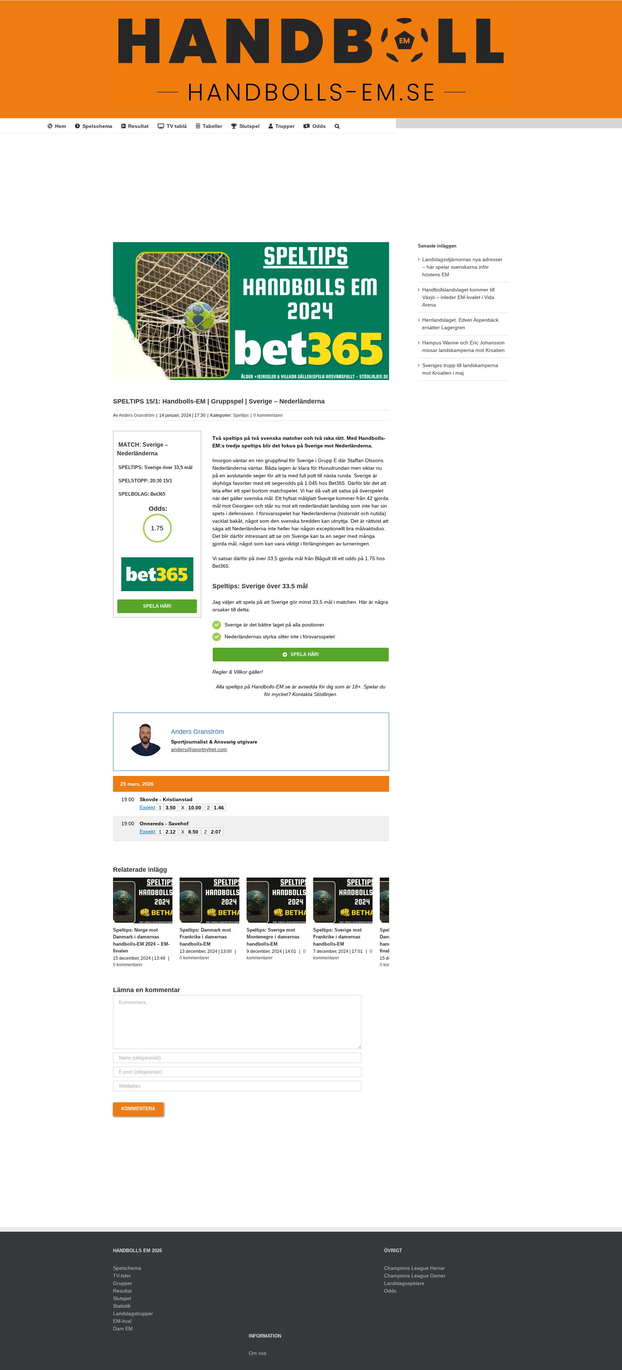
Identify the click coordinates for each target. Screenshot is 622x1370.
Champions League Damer (415, 1279)
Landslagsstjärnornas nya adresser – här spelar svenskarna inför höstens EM (462, 266)
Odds (390, 1294)
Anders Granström (136, 415)
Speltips (241, 415)
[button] (337, 126)
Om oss (257, 1356)
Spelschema (127, 1271)
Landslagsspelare (404, 1286)
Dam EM (123, 1332)
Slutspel (122, 1301)
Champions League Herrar (414, 1271)
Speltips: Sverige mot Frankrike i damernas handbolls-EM (349, 940)
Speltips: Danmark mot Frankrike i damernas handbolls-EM (209, 940)
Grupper (122, 1286)
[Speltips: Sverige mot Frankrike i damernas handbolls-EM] (357, 880)
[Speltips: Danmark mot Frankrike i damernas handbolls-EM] (216, 880)
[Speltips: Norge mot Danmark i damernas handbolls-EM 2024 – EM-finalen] (145, 880)
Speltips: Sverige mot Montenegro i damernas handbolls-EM (281, 940)
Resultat (122, 1294)
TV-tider (122, 1279)
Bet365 (157, 494)
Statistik (122, 1309)
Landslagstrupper (133, 1317)
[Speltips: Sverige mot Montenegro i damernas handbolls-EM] (287, 880)
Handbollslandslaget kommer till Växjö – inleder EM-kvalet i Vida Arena (458, 297)
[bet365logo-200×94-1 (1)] (157, 560)
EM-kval (122, 1324)
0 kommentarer (268, 415)
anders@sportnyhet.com (199, 749)
